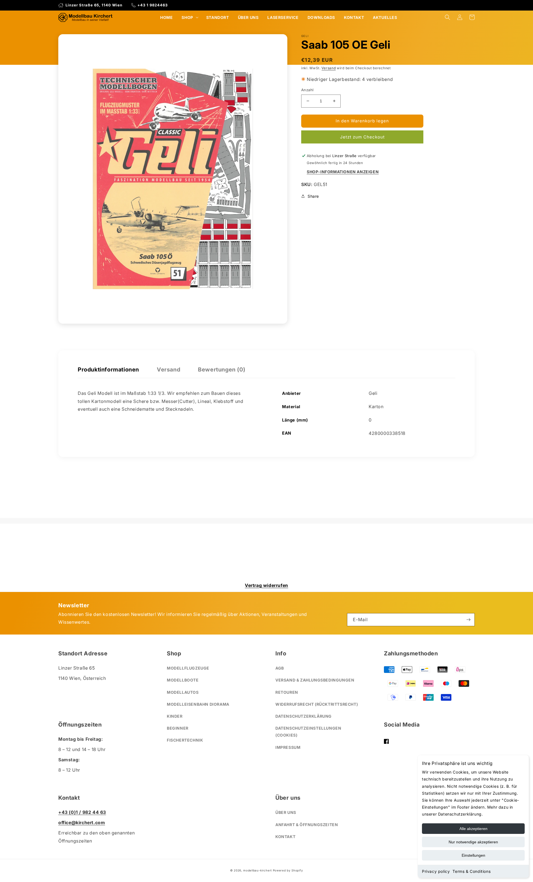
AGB (279, 668)
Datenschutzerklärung (303, 716)
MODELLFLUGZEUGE (188, 668)
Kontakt (285, 836)
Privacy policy (436, 871)
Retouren (286, 692)
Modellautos (183, 692)
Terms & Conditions (471, 871)
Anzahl (307, 90)
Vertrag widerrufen (266, 585)
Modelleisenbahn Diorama (198, 704)
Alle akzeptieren (473, 828)
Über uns (285, 812)
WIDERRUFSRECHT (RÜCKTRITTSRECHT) (316, 704)
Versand (328, 68)
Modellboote (183, 680)
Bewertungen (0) (221, 369)
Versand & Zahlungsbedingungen (314, 680)
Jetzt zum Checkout (362, 137)
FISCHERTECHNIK (185, 740)
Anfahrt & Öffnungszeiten (306, 824)
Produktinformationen (108, 369)
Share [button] (313, 196)
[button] (189, 17)
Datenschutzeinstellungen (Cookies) (308, 731)
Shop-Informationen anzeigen (343, 171)
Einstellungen (473, 855)
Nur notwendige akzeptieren (473, 842)
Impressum (287, 747)
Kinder (175, 716)
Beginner (177, 728)
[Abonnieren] (468, 619)
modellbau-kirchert (257, 870)
